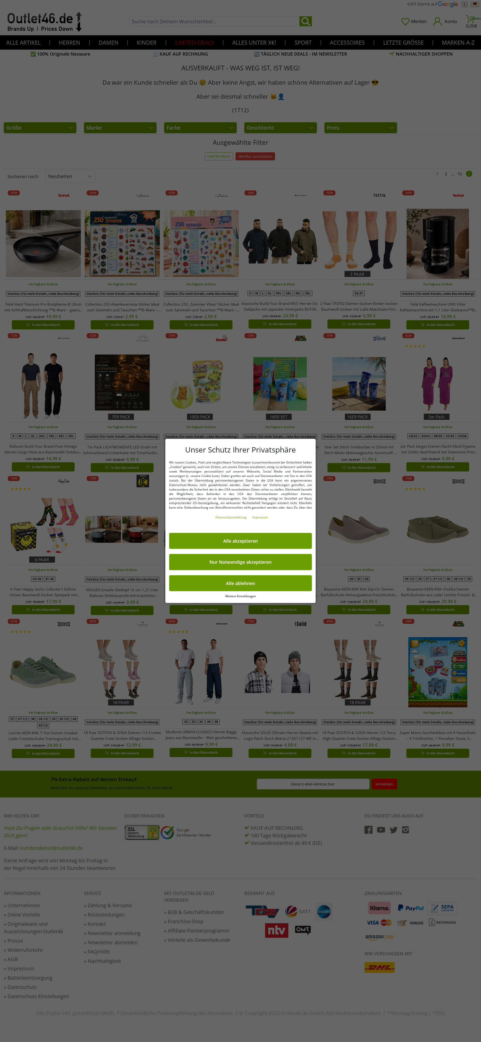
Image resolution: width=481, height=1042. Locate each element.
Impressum (260, 517)
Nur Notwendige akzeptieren (240, 562)
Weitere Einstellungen (240, 596)
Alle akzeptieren (240, 541)
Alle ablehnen (240, 583)
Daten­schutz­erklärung (231, 517)
